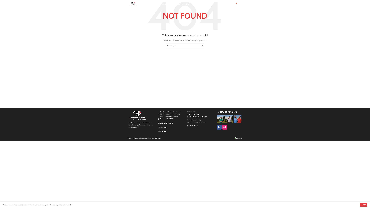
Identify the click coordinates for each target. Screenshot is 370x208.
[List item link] (170, 119)
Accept (364, 204)
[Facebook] (219, 127)
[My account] (228, 4)
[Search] (231, 4)
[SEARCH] (202, 46)
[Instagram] (224, 127)
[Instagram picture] (221, 119)
